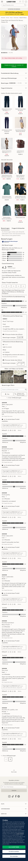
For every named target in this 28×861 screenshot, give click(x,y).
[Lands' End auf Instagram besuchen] (9, 796)
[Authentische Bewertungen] (10, 242)
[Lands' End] (11, 1)
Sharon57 (4, 450)
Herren (7, 17)
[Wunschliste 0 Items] (23, 2)
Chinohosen (16, 17)
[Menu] (2, 2)
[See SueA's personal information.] (6, 672)
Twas (3, 406)
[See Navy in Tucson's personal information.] (11, 624)
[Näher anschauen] (24, 26)
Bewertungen (5, 228)
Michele (4, 711)
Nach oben (14, 772)
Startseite (3, 17)
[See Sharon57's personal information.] (8, 450)
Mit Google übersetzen (7, 416)
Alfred (4, 349)
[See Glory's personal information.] (6, 496)
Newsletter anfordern (14, 780)
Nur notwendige (14, 856)
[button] (4, 286)
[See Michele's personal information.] (7, 711)
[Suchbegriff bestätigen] (25, 5)
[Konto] (20, 2)
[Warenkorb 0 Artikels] (26, 2)
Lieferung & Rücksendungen (9, 78)
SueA (3, 672)
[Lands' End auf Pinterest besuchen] (18, 796)
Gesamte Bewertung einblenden (10, 331)
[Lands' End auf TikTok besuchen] (12, 796)
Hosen (11, 17)
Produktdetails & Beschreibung (9, 73)
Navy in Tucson (6, 624)
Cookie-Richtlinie (20, 833)
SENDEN (14, 790)
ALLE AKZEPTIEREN (14, 847)
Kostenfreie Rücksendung (14, 9)
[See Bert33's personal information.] (6, 578)
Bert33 (3, 578)
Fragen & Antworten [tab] (18, 228)
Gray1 (4, 324)
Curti (3, 537)
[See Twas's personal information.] (6, 406)
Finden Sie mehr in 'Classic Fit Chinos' (14, 65)
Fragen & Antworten (6, 88)
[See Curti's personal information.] (5, 537)
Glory (3, 496)
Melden (19, 430)
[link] (11, 267)
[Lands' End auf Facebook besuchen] (15, 796)
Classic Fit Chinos (23, 17)
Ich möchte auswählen (14, 851)
